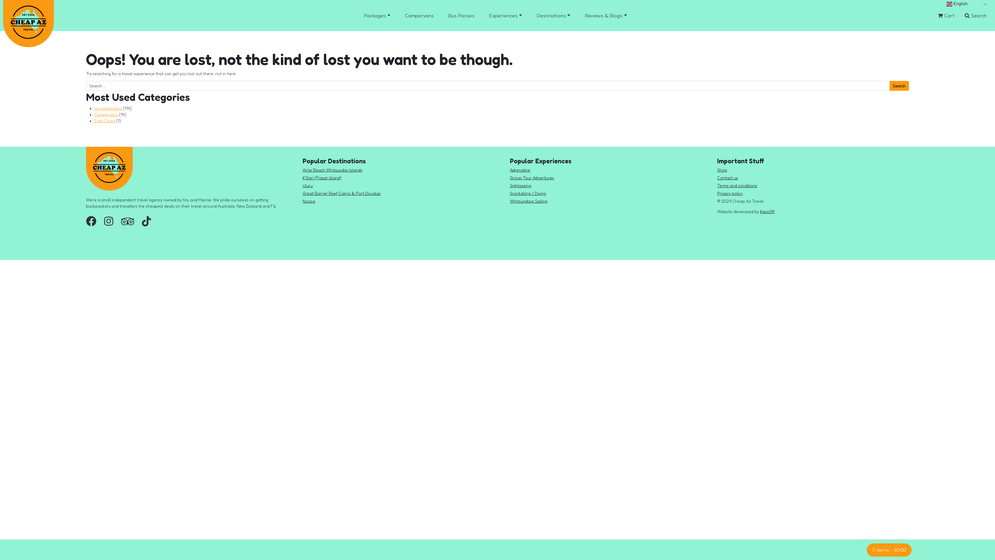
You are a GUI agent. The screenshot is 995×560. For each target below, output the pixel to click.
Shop (722, 170)
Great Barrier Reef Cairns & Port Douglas (342, 193)
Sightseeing (520, 185)
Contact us (727, 177)
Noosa (309, 201)
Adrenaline (520, 170)
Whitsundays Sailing (528, 201)
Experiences (503, 15)
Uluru (308, 185)
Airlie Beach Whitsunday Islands (332, 170)
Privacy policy (730, 193)
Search (978, 15)
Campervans (419, 15)
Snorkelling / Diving (528, 193)
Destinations (551, 15)
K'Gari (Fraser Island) (322, 177)
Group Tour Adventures (532, 177)
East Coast (104, 120)
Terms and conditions (737, 185)
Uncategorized (108, 108)
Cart (948, 15)
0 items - (889, 550)
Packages (375, 15)
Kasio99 (767, 211)
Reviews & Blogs (604, 15)
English (960, 4)
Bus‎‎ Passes (461, 15)
